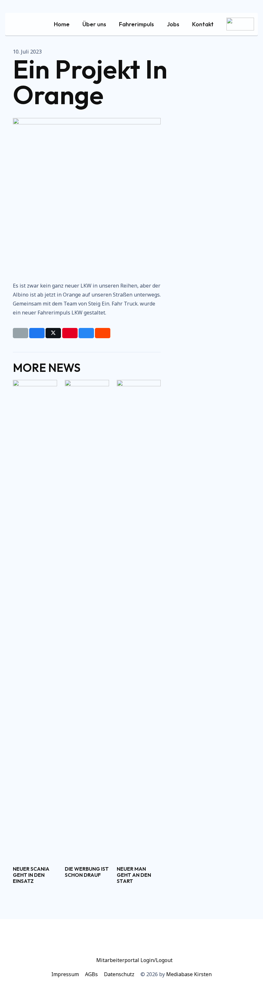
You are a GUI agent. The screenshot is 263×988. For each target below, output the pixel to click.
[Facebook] (121, 939)
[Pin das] (70, 333)
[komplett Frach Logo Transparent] (26, 24)
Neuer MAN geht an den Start (134, 875)
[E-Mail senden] (20, 333)
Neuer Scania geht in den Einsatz (31, 875)
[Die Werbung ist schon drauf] (87, 620)
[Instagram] (142, 939)
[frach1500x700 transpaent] (240, 24)
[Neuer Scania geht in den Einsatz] (35, 620)
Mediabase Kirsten (189, 974)
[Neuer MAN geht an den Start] (139, 620)
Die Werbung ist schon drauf (87, 872)
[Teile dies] (37, 333)
